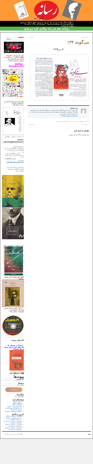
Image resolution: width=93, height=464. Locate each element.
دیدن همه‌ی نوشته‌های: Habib (69, 115)
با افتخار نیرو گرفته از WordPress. (12, 434)
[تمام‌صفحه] (6, 51)
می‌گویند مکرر (17, 403)
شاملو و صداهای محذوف (13, 411)
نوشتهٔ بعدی (31, 37)
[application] (14, 47)
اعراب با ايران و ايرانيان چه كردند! (13, 422)
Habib (19, 416)
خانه (90, 22)
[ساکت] (8, 51)
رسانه (89, 434)
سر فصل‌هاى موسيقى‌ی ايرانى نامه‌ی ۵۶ (13, 408)
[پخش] (21, 51)
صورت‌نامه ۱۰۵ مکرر (14, 406)
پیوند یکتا (65, 121)
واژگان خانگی (85, 37)
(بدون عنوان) (17, 401)
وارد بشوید (72, 134)
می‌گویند (81, 121)
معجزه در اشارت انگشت (14, 418)
